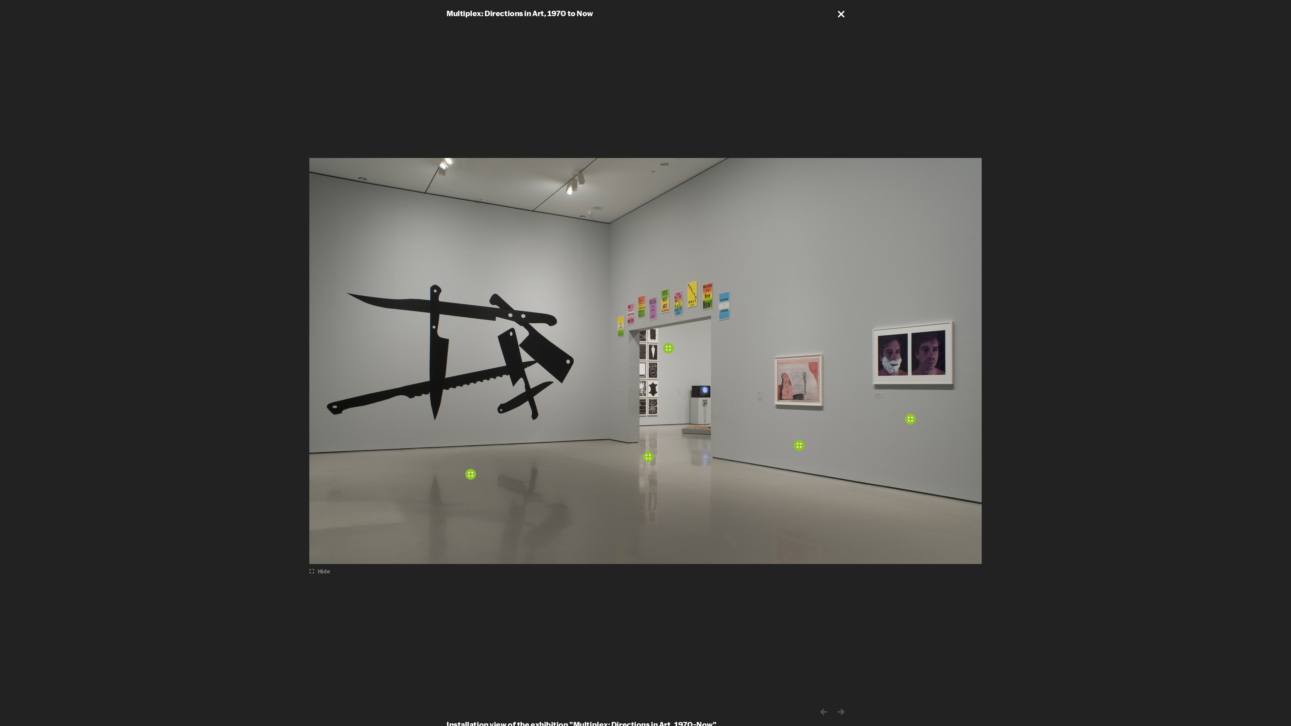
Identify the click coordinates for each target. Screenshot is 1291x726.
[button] (841, 14)
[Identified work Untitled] (648, 457)
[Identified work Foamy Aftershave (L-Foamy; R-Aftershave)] (910, 419)
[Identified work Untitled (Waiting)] (799, 445)
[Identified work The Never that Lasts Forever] (471, 474)
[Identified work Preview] (668, 348)
